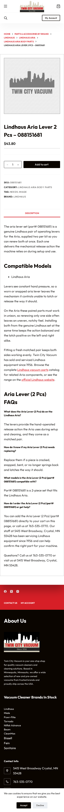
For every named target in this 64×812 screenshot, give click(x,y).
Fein (7, 743)
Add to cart (42, 164)
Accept (23, 805)
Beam (7, 729)
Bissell (8, 738)
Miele (7, 713)
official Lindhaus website (38, 379)
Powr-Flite (10, 717)
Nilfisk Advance (12, 725)
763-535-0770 (23, 781)
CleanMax (9, 733)
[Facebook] (5, 591)
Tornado (8, 721)
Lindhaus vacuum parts (32, 370)
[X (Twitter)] (11, 591)
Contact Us (10, 603)
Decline (40, 805)
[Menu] (5, 6)
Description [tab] (32, 213)
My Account (51, 17)
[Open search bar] (5, 17)
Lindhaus (20, 196)
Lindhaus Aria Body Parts (35, 187)
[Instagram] (17, 591)
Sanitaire (10, 748)
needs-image (18, 191)
